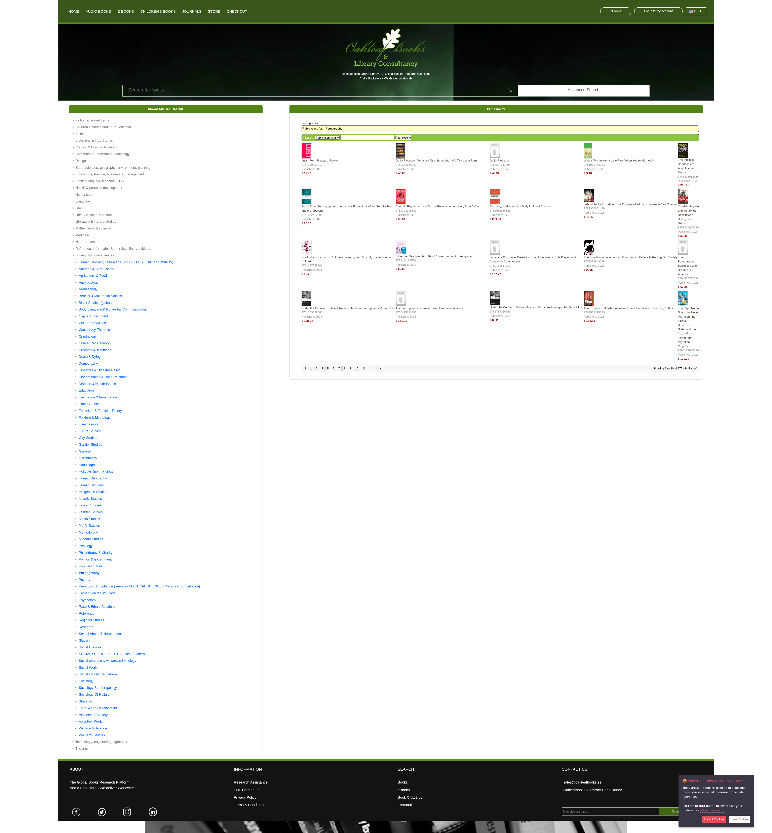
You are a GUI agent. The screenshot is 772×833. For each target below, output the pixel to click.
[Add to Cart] (312, 173)
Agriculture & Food (93, 276)
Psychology (87, 600)
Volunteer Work (90, 721)
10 (356, 368)
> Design (79, 161)
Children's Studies (92, 323)
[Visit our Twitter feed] (102, 812)
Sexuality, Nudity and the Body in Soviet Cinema (520, 206)
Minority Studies (91, 539)
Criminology (88, 336)
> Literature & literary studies (94, 221)
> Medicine (80, 235)
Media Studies (89, 519)
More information (712, 810)
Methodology (88, 532)
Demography (88, 363)
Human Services (91, 485)
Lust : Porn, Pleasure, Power (320, 160)
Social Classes (90, 647)
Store (214, 11)
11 (363, 368)
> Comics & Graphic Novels (93, 147)
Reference (86, 613)
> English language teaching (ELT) (98, 181)
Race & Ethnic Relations (97, 607)
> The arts (80, 749)
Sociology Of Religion (95, 694)
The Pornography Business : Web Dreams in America (688, 266)
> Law (76, 208)
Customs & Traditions (95, 350)
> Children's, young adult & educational (101, 127)
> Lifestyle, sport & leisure (92, 215)
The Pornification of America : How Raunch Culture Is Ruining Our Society (631, 257)
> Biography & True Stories (92, 140)
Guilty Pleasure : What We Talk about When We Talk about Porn (436, 160)
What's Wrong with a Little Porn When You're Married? (618, 160)
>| (380, 368)
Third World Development (98, 708)
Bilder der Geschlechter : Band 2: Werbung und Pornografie (434, 256)
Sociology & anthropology (98, 688)
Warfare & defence (93, 728)
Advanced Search (583, 89)
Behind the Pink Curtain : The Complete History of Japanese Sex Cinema (630, 204)
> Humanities (82, 194)
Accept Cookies (714, 819)
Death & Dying (90, 357)
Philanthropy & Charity (96, 553)
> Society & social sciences (93, 255)
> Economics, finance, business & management (108, 174)
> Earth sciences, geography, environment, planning (111, 168)
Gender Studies (90, 444)
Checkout (237, 11)
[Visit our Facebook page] (76, 812)
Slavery (84, 640)
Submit (676, 811)
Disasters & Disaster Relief (99, 370)
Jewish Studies (90, 505)
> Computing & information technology (101, 154)
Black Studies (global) (95, 303)
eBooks (404, 790)
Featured (405, 805)
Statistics (86, 701)
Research (86, 627)
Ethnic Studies (90, 404)
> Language (81, 201)
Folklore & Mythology (95, 418)
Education (86, 390)
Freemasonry (89, 424)
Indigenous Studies (93, 492)
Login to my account (658, 11)
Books (403, 782)
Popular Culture (90, 566)
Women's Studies (92, 735)
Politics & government (95, 559)
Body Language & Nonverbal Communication (112, 309)
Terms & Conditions (249, 805)
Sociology (86, 681)
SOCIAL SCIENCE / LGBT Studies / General (112, 654)
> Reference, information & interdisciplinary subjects (111, 249)
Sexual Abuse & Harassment (100, 634)
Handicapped (88, 465)
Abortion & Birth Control (96, 269)
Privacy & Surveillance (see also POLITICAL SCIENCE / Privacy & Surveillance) (139, 586)
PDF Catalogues (247, 790)
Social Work (88, 667)
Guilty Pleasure (499, 160)
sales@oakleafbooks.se (582, 782)
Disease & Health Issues (97, 384)
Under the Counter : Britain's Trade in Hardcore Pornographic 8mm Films (348, 308)
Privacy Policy (245, 797)
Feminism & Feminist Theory (100, 411)
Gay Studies (88, 438)
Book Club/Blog (410, 797)
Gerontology (88, 458)
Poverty (84, 580)
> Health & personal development (97, 188)
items (616, 11)
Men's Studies (89, 526)
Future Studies (90, 431)
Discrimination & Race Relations (103, 377)
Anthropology (89, 282)
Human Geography (93, 478)
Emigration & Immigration (98, 397)
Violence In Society (93, 715)
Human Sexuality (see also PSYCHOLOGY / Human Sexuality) (126, 262)
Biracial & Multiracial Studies (100, 296)
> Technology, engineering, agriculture (100, 742)
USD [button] (697, 11)
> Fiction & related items (90, 120)
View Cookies (739, 819)
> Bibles (78, 134)
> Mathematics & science (91, 228)
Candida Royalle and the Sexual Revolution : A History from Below (437, 206)
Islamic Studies (90, 499)
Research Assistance (251, 782)
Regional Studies (91, 620)
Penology (86, 546)
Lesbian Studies (91, 512)
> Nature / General (86, 242)
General (85, 451)
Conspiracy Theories (94, 330)
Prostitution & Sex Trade (97, 593)
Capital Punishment (93, 316)
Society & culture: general (98, 674)
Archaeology (88, 289)
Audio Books (98, 11)
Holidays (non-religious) (97, 471)
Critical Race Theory (94, 343)
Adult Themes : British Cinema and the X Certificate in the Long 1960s (628, 308)
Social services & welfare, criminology (107, 661)
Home (73, 11)
